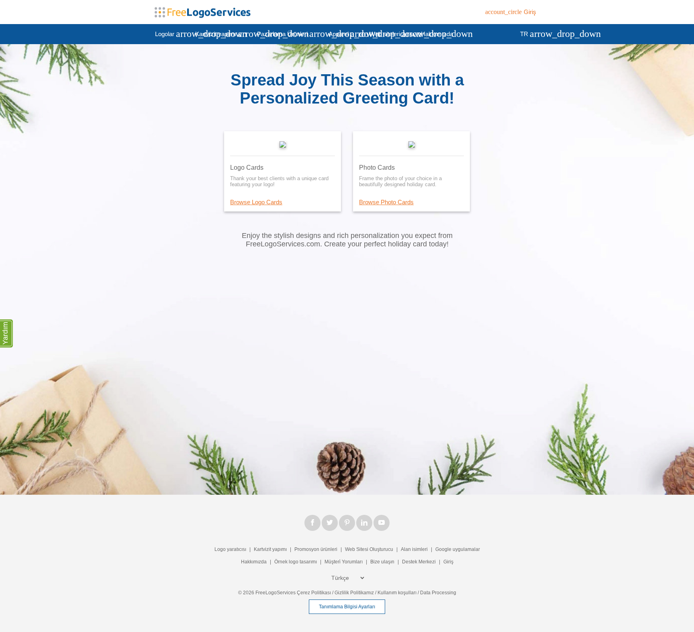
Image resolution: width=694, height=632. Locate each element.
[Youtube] (382, 523)
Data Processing (438, 592)
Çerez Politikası (314, 592)
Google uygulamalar (457, 549)
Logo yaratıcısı (230, 549)
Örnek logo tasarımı (295, 562)
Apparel (345, 33)
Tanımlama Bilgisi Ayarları (347, 607)
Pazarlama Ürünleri (289, 33)
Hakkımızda (437, 33)
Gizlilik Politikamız (354, 592)
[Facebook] (312, 523)
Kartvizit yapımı (222, 33)
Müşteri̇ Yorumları (344, 562)
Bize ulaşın (382, 562)
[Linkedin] (364, 523)
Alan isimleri (414, 549)
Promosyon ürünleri (315, 549)
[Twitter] (330, 523)
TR (531, 33)
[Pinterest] (347, 523)
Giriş (448, 562)
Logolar (171, 33)
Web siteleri (391, 33)
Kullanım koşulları (397, 592)
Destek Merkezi (419, 562)
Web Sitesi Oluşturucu (369, 549)
